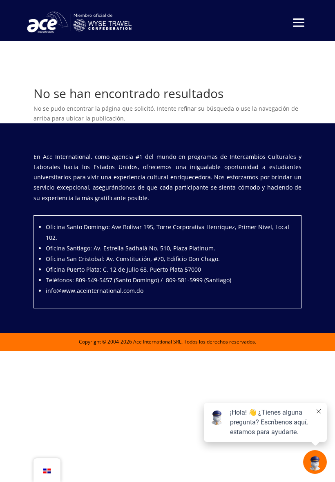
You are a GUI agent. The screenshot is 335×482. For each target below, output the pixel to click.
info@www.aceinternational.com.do (94, 291)
